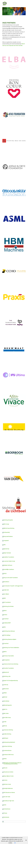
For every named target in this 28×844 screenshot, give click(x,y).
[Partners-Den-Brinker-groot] (8, 606)
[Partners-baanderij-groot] (6, 532)
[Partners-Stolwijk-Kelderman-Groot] (7, 788)
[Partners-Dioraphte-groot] (7, 520)
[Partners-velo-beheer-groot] (5, 701)
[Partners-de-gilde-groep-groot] (6, 717)
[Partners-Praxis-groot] (14, 285)
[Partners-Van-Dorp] (14, 468)
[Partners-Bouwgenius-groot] (6, 660)
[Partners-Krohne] (4, 614)
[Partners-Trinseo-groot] (4, 813)
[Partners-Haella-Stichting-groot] (6, 734)
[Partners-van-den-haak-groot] (6, 796)
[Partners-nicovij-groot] (4, 725)
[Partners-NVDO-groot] (4, 573)
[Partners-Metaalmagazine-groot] (7, 705)
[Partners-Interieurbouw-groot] (6, 809)
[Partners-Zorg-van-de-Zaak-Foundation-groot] (10, 577)
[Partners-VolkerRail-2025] (5, 590)
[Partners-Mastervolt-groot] (5, 672)
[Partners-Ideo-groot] (4, 627)
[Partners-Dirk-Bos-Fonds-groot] (6, 784)
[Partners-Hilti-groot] (3, 544)
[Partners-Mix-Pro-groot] (4, 709)
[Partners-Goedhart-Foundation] (8, 557)
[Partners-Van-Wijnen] (5, 594)
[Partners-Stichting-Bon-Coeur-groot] (14, 77)
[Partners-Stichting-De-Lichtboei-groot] (14, 494)
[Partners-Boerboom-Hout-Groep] (14, 442)
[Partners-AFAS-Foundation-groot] (14, 103)
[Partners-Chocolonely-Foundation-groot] (14, 181)
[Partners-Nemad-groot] (4, 697)
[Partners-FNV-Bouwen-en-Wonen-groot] (8, 792)
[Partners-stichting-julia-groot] (6, 676)
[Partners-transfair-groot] (8, 668)
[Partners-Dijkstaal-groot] (5, 618)
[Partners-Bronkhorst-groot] (8, 800)
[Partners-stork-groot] (4, 804)
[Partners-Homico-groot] (4, 780)
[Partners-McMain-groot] (7, 565)
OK (15, 842)
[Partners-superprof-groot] (10, 680)
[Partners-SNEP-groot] (6, 622)
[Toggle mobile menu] (25, 4)
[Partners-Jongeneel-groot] (5, 540)
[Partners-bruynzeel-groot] (7, 536)
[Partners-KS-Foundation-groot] (6, 602)
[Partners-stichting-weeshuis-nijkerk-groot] (9, 639)
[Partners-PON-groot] (6, 635)
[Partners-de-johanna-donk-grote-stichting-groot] (10, 664)
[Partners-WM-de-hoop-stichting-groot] (8, 528)
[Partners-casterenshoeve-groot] (6, 750)
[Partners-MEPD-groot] (4, 651)
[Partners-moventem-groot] (5, 688)
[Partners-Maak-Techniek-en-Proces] (6, 553)
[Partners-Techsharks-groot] (5, 817)
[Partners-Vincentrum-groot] (7, 772)
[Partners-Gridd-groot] (4, 721)
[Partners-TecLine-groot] (4, 767)
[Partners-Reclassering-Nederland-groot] (8, 742)
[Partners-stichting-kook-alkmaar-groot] (8, 631)
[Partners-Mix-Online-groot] (5, 713)
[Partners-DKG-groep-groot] (5, 524)
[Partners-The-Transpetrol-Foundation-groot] (14, 311)
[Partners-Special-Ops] (5, 548)
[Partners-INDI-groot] (4, 598)
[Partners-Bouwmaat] (14, 337)
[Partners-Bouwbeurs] (5, 581)
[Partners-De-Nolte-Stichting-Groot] (14, 416)
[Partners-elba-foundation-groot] (14, 51)
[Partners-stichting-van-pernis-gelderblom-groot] (10, 647)
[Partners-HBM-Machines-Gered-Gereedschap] (14, 233)
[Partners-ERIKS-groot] (4, 758)
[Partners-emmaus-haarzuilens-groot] (8, 655)
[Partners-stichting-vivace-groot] (14, 389)
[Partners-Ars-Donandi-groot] (12, 585)
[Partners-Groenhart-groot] (5, 643)
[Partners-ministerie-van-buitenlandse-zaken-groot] (14, 762)
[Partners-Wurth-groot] (4, 610)
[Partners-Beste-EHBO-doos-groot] (8, 754)
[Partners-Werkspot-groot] (5, 738)
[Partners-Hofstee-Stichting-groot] (7, 746)
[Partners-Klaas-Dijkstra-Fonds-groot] (7, 776)
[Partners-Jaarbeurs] (8, 569)
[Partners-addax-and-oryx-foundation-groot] (14, 155)
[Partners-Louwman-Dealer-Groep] (8, 561)
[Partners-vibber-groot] (4, 692)
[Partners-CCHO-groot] (14, 259)
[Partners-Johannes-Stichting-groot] (7, 729)
